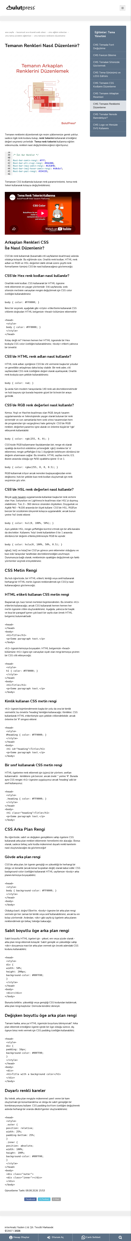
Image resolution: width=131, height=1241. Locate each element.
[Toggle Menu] (122, 8)
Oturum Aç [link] (57, 1237)
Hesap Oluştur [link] (21, 1237)
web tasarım (19, 497)
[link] (120, 1237)
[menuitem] (108, 46)
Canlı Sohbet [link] (92, 1237)
